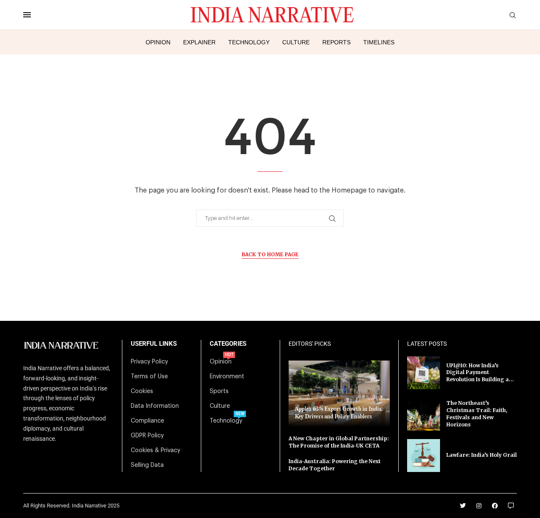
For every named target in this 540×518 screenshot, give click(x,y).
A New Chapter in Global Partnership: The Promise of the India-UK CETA (339, 442)
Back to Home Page (270, 254)
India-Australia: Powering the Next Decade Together (335, 465)
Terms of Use (149, 377)
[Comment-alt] (511, 506)
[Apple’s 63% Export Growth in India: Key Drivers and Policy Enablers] (339, 394)
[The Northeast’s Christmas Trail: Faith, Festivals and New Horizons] (423, 414)
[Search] (512, 15)
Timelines (378, 42)
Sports (219, 391)
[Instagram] (479, 506)
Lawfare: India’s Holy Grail (481, 455)
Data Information (155, 406)
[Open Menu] (27, 15)
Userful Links (154, 344)
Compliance (147, 421)
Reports (336, 42)
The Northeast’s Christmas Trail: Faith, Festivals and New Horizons (476, 413)
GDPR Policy (147, 436)
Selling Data (147, 465)
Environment (227, 377)
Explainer (199, 42)
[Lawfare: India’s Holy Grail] (423, 455)
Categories (228, 344)
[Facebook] (495, 506)
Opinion (158, 42)
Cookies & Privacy (155, 450)
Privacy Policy (149, 362)
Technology (249, 42)
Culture (296, 42)
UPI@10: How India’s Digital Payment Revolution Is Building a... (480, 372)
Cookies (142, 391)
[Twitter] (463, 506)
